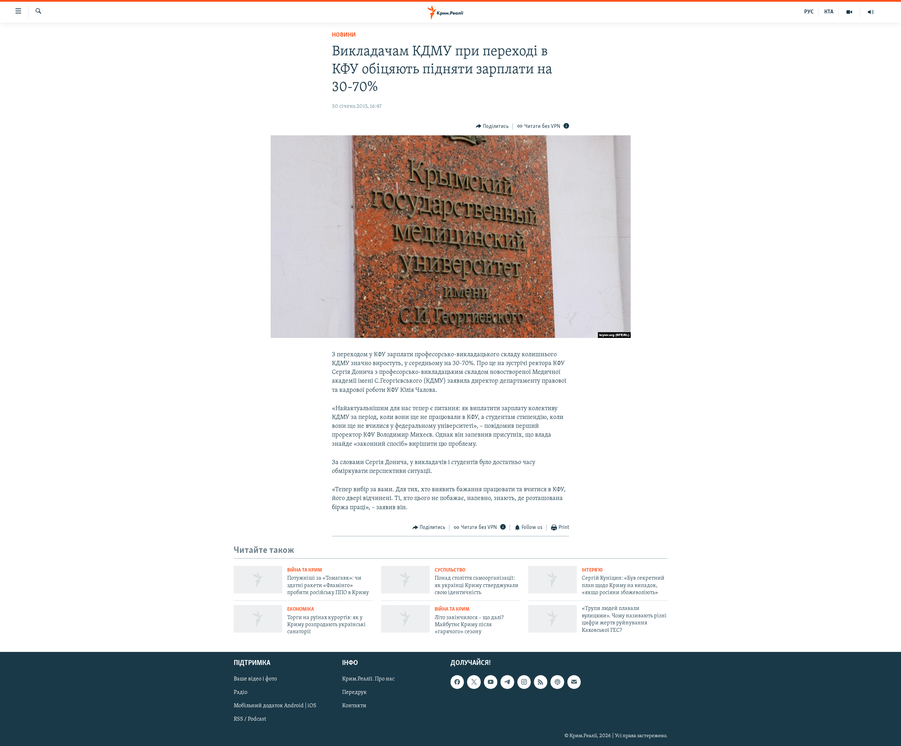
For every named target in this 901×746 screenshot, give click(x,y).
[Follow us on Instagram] (524, 682)
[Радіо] (870, 12)
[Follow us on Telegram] (507, 682)
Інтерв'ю (592, 570)
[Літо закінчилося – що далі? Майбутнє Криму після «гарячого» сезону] (405, 619)
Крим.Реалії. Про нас (368, 679)
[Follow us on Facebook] (457, 682)
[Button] (492, 126)
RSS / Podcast (250, 719)
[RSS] (540, 682)
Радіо (240, 692)
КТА (828, 12)
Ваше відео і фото (255, 679)
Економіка (300, 609)
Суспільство (450, 570)
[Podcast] (557, 682)
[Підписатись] (574, 682)
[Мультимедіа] (849, 12)
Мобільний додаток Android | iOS (275, 706)
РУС (809, 12)
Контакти (354, 706)
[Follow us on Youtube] (490, 682)
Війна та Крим (304, 570)
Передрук (354, 692)
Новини (344, 35)
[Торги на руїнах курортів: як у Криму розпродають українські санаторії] (258, 619)
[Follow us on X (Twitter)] (473, 682)
